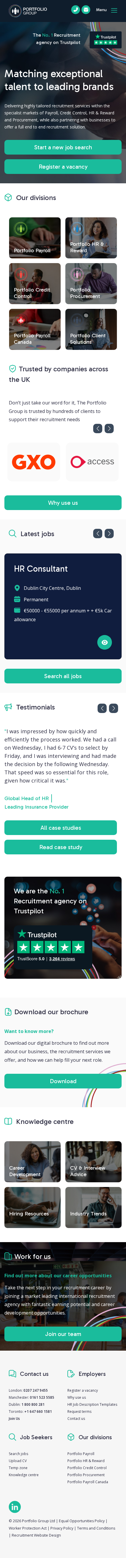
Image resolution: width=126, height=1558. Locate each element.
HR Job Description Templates (92, 1404)
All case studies (60, 827)
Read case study (60, 847)
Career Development (24, 1171)
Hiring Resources (29, 1213)
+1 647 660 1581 (38, 1411)
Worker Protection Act (28, 1528)
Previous (97, 428)
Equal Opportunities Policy (82, 1520)
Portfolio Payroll (80, 1453)
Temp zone (18, 1467)
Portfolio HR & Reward (86, 1460)
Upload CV (18, 1460)
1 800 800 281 (33, 1404)
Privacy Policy (61, 1528)
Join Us (14, 1418)
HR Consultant (41, 569)
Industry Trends (88, 1213)
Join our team (63, 1333)
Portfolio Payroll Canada (87, 1481)
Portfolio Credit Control (87, 1467)
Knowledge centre (24, 1474)
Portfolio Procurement (86, 1474)
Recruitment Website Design (36, 1535)
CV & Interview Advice (87, 1171)
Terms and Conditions (96, 1528)
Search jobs (18, 1453)
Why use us (63, 502)
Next (109, 428)
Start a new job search (63, 147)
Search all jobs (63, 676)
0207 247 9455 (35, 1390)
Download (63, 1081)
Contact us (76, 1418)
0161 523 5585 (42, 1397)
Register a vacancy (63, 166)
